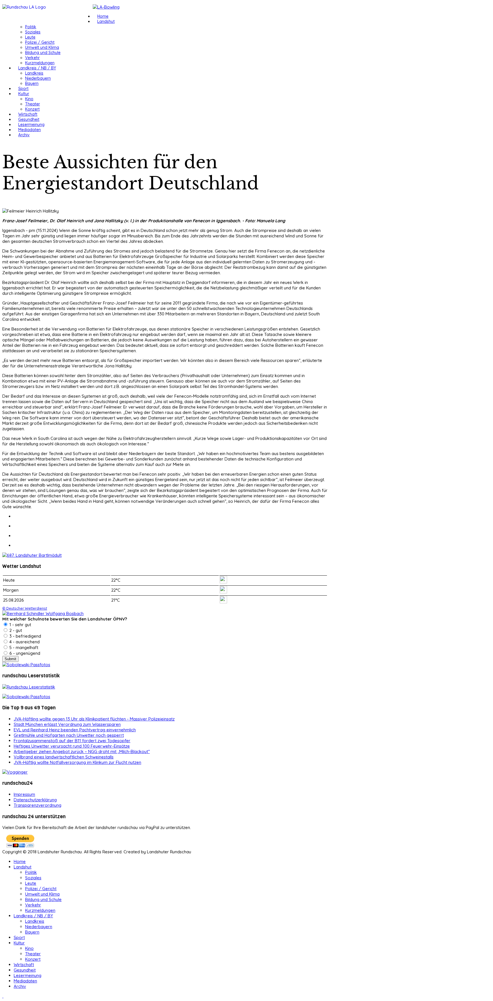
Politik (30, 26)
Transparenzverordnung (37, 805)
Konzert (32, 109)
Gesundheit (28, 119)
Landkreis (34, 73)
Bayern (32, 83)
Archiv (24, 134)
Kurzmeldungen (39, 62)
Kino (29, 98)
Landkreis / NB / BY (37, 68)
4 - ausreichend (24, 641)
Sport (23, 88)
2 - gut (15, 630)
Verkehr (32, 57)
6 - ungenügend (24, 653)
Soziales (33, 32)
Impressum (24, 794)
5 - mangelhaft (23, 647)
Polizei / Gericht (39, 42)
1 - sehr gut (19, 624)
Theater (32, 104)
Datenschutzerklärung (35, 799)
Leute (30, 37)
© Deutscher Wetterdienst (24, 608)
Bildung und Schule (42, 52)
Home (102, 16)
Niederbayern (38, 78)
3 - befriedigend (24, 636)
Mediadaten (29, 129)
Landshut (106, 21)
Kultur (23, 93)
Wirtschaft (27, 114)
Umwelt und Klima (42, 47)
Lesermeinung (31, 124)
